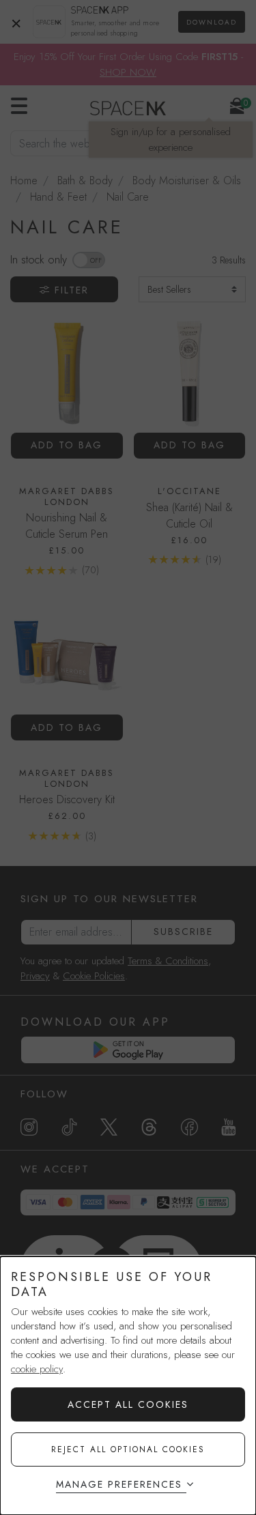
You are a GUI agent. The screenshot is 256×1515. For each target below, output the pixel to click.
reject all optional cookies (128, 1449)
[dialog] (128, 1385)
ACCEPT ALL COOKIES (128, 1404)
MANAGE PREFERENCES (119, 1484)
